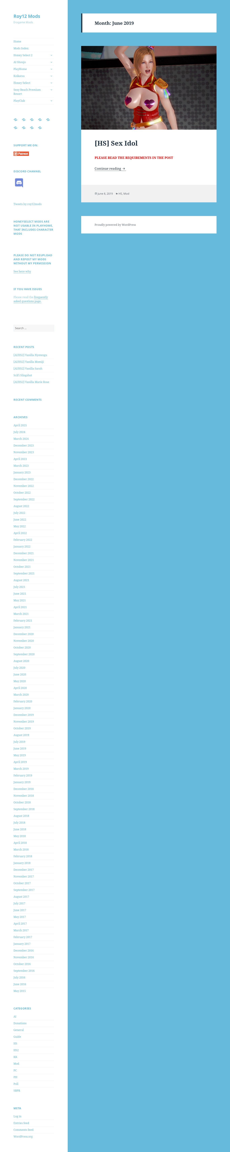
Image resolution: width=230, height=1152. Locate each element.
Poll (15, 1084)
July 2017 (19, 903)
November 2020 (23, 641)
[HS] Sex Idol (116, 143)
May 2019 (19, 755)
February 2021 (22, 620)
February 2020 (22, 701)
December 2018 (23, 789)
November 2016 (23, 957)
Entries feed (21, 1123)
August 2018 (21, 816)
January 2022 (21, 546)
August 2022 (21, 506)
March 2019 (21, 769)
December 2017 (23, 870)
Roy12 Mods (26, 16)
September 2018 (24, 809)
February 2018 (22, 856)
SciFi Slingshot (22, 375)
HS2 (16, 1050)
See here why (22, 271)
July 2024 (19, 432)
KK (15, 1057)
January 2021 (21, 627)
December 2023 (23, 445)
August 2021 (21, 580)
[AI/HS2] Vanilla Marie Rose (31, 382)
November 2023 (23, 452)
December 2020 (23, 634)
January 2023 (21, 472)
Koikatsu (19, 76)
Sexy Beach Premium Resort (27, 92)
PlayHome (20, 69)
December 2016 (23, 950)
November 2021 (23, 560)
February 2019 (22, 775)
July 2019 (19, 742)
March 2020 (21, 694)
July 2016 (19, 977)
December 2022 (23, 479)
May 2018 (19, 836)
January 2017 (21, 944)
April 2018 (20, 843)
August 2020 (21, 661)
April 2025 (20, 425)
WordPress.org (23, 1136)
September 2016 (24, 971)
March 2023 (21, 466)
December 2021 (23, 553)
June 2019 (19, 748)
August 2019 (21, 735)
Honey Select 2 (22, 55)
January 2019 (21, 782)
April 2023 (20, 459)
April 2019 (20, 762)
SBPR (16, 1090)
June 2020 (19, 674)
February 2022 (22, 540)
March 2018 (21, 849)
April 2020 (20, 688)
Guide (17, 1037)
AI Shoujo (19, 62)
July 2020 (19, 668)
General (18, 1030)
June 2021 (19, 593)
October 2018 (22, 802)
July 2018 (19, 822)
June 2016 (19, 984)
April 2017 (20, 923)
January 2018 (21, 863)
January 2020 (21, 708)
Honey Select (21, 83)
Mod (16, 1063)
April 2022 (20, 533)
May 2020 (19, 681)
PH (15, 1077)
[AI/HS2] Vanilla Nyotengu (30, 355)
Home (17, 41)
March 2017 (21, 930)
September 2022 (24, 499)
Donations (19, 1023)
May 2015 (19, 991)
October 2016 (22, 964)
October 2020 (22, 647)
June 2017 (19, 910)
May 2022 (19, 526)
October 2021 (22, 567)
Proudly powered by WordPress (115, 225)
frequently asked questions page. (30, 299)
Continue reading (110, 168)
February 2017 (22, 937)
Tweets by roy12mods (27, 204)
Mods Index (20, 48)
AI (14, 1016)
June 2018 (19, 829)
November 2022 (23, 486)
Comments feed (23, 1130)
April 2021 (20, 607)
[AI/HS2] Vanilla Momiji (28, 362)
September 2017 (24, 890)
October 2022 (22, 492)
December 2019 (23, 715)
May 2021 (19, 600)
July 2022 (19, 513)
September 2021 (24, 573)
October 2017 (22, 883)
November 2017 (23, 876)
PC (15, 1070)
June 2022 (19, 519)
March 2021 (21, 614)
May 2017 (19, 917)
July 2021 (19, 587)
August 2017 (21, 896)
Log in (17, 1116)
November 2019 (23, 721)
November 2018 (23, 795)
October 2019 (22, 728)
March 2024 (21, 439)
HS (15, 1043)
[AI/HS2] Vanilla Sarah (27, 368)
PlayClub (19, 101)
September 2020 (24, 654)
